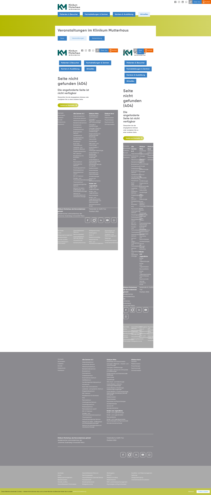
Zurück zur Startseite (67, 105)
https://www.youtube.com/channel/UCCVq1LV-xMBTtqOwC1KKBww (107, 220)
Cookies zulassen (203, 491)
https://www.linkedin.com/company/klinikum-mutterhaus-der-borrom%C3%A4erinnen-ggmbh (100, 221)
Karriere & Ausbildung (124, 14)
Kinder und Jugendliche (115, 411)
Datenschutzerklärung (79, 491)
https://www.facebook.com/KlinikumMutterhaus (87, 220)
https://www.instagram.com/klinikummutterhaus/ (94, 220)
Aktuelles (144, 14)
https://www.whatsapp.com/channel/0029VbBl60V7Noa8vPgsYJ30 (114, 220)
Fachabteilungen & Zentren (96, 14)
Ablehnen (191, 491)
